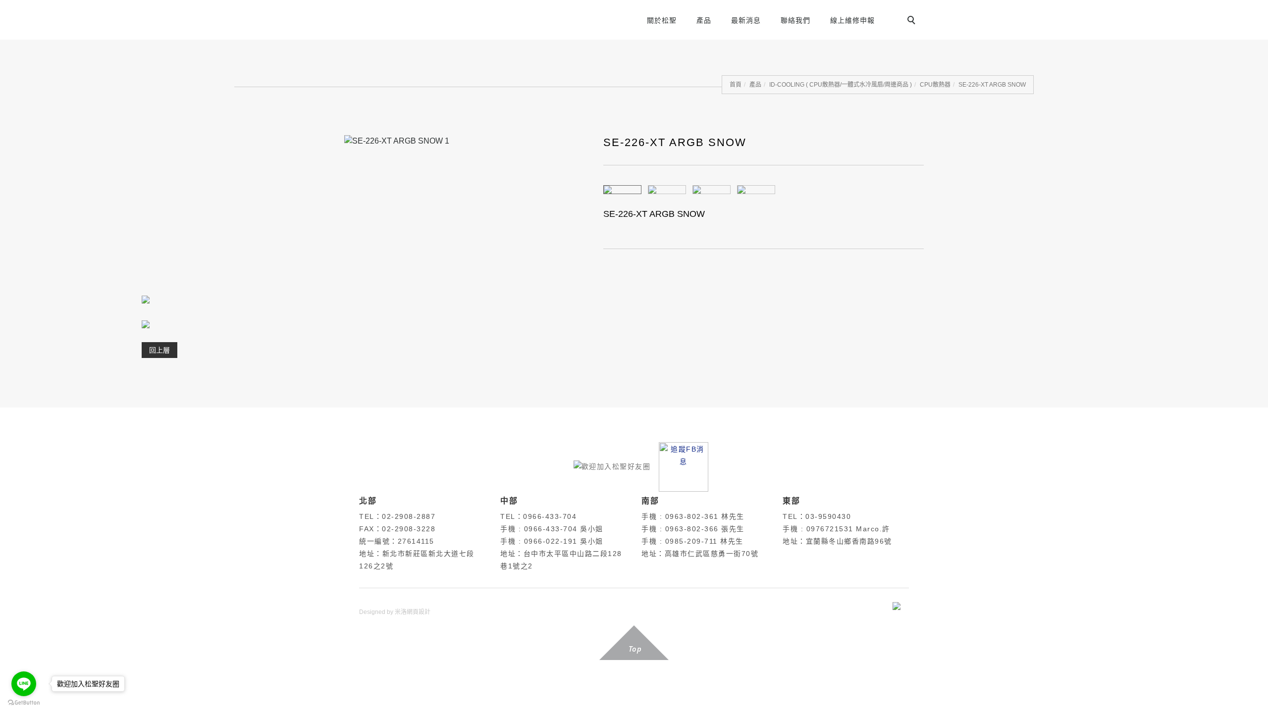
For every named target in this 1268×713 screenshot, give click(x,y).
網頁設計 (418, 612)
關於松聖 (662, 20)
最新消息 (746, 20)
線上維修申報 (852, 20)
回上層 (159, 350)
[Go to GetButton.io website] (24, 703)
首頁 (735, 84)
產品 (703, 20)
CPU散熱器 (935, 84)
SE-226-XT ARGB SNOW (992, 84)
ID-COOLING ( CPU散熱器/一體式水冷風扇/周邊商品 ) (840, 84)
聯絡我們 (795, 20)
